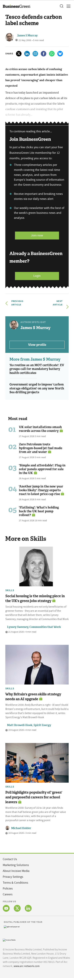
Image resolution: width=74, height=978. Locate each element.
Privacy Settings (13, 877)
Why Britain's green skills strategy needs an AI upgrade (33, 696)
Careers (8, 894)
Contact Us (10, 859)
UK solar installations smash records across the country (40, 429)
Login (37, 276)
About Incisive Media (16, 871)
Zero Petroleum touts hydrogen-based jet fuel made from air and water (40, 448)
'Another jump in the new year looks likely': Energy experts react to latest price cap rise (41, 490)
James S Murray (27, 35)
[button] (61, 6)
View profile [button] (37, 345)
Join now (37, 235)
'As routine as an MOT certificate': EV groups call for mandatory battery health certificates (36, 369)
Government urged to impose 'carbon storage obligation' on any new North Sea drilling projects (36, 388)
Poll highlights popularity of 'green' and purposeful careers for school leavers (33, 797)
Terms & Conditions (15, 883)
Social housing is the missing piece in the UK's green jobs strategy (35, 598)
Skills (9, 590)
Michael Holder (21, 828)
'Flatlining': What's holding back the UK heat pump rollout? (39, 511)
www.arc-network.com (27, 966)
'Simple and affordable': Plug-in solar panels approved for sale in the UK (42, 469)
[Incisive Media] (9, 939)
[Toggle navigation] (67, 6)
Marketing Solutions (16, 865)
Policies (8, 889)
